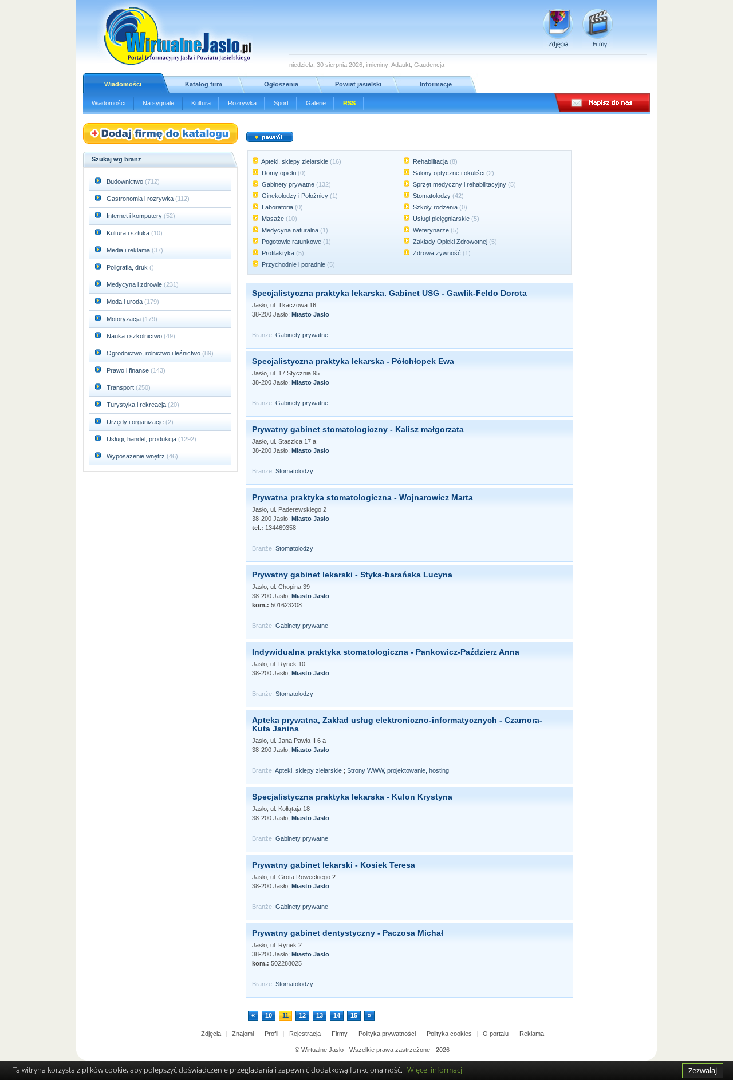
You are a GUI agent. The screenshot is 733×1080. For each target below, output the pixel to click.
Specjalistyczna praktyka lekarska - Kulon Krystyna (352, 796)
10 (268, 1015)
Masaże (273, 218)
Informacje (436, 84)
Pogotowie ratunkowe (291, 241)
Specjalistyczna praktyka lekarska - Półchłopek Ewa (353, 361)
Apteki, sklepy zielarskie (294, 161)
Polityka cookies (449, 1033)
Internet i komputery (135, 215)
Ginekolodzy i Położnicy (295, 195)
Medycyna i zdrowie (135, 284)
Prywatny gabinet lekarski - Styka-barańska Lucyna (352, 574)
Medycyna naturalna (290, 230)
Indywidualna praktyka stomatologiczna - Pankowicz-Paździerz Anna (385, 651)
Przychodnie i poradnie (293, 264)
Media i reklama (129, 250)
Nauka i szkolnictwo (135, 336)
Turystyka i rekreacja (137, 404)
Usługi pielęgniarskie (441, 218)
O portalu (496, 1033)
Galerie (316, 103)
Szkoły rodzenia (435, 207)
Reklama (531, 1033)
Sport (281, 103)
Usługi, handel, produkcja (142, 439)
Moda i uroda (125, 301)
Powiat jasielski (358, 84)
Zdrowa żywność (437, 253)
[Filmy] (597, 28)
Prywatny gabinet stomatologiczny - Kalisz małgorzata (358, 429)
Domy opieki (279, 172)
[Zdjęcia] (558, 28)
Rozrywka (242, 103)
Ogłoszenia (281, 84)
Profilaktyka (278, 253)
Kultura (201, 103)
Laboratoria (277, 207)
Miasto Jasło (310, 314)
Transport (121, 387)
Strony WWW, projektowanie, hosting (398, 770)
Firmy (340, 1033)
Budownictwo (126, 181)
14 (336, 1015)
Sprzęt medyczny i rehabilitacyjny (459, 184)
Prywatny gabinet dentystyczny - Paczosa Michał (347, 932)
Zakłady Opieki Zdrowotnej (450, 241)
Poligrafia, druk (127, 267)
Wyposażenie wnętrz (137, 456)
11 (285, 1015)
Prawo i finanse (129, 370)
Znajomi (243, 1033)
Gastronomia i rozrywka (141, 198)
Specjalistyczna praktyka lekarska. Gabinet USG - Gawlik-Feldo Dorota (389, 293)
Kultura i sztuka (129, 233)
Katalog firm (203, 84)
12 (302, 1015)
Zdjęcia (211, 1033)
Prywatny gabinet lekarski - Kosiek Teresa (333, 864)
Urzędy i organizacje (136, 421)
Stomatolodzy (432, 195)
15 (353, 1015)
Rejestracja (305, 1033)
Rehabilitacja (430, 161)
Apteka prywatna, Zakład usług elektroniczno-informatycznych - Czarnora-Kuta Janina (397, 724)
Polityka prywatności (387, 1033)
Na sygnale (158, 103)
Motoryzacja (125, 318)
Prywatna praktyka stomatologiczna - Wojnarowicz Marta (362, 497)
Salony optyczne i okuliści (448, 172)
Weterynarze (431, 230)
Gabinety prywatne (288, 184)
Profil (271, 1033)
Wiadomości (122, 84)
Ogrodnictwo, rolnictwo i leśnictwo (154, 353)
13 (319, 1015)
